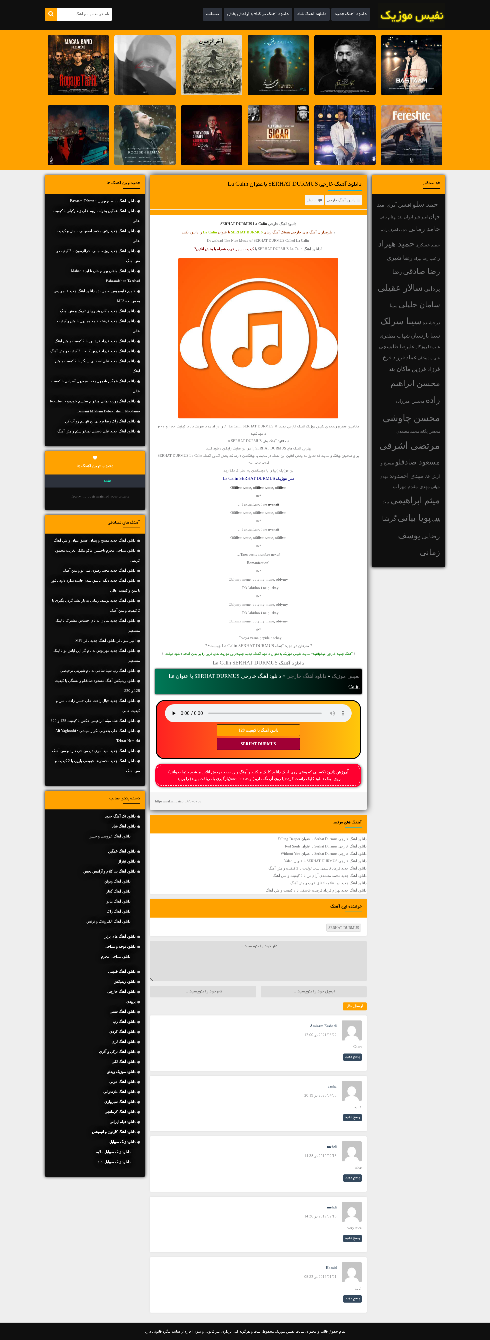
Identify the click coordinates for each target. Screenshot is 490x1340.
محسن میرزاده (410, 401)
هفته (107, 481)
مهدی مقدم (419, 486)
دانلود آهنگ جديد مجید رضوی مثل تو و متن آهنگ (99, 570)
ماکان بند (400, 369)
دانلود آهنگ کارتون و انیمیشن (114, 1132)
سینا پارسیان (425, 336)
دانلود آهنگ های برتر (120, 936)
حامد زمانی (424, 228)
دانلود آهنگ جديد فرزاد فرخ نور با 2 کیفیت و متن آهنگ (95, 341)
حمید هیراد (396, 243)
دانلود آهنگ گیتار (118, 891)
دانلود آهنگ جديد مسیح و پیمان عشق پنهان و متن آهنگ (95, 540)
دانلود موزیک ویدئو (121, 1072)
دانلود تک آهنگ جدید (120, 816)
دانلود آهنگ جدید (351, 14)
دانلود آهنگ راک (119, 911)
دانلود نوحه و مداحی (120, 946)
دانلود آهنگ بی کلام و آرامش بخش (258, 14)
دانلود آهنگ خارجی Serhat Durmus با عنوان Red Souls (326, 846)
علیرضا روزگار (428, 347)
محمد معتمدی (407, 431)
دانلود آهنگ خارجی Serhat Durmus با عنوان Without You (324, 853)
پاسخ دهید (352, 1057)
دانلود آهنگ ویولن (117, 881)
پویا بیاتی (414, 518)
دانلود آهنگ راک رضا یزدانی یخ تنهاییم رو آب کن (100, 421)
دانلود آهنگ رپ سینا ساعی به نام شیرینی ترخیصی (98, 670)
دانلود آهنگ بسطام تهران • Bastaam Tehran (103, 201)
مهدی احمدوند (406, 475)
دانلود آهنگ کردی (122, 1031)
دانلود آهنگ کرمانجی (120, 1112)
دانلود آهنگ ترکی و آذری (117, 1051)
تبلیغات (212, 14)
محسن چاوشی (411, 418)
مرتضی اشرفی (409, 445)
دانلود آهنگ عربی (122, 1082)
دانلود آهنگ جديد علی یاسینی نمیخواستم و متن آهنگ (96, 431)
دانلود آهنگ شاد (311, 14)
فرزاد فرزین (426, 369)
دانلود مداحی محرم (116, 956)
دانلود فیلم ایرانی (123, 1122)
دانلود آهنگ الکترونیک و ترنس (108, 921)
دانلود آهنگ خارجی (341, 200)
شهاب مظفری (395, 336)
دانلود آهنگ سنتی (123, 1011)
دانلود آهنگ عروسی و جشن (110, 836)
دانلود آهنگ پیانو (119, 901)
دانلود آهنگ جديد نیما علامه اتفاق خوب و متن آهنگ (328, 883)
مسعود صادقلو (417, 462)
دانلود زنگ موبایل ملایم (113, 1152)
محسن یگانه (430, 431)
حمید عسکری (427, 244)
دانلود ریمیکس (125, 981)
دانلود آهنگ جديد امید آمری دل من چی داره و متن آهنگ (94, 751)
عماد (411, 357)
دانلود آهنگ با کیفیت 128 (258, 730)
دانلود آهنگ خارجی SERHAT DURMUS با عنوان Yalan (325, 861)
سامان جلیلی (419, 305)
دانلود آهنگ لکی (124, 1062)
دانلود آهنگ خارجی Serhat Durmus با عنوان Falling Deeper (322, 839)
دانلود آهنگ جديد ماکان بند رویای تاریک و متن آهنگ (98, 311)
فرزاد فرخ (394, 357)
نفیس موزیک (346, 676)
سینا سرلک (401, 321)
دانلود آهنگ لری (124, 1041)
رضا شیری (400, 257)
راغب (434, 258)
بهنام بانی (388, 216)
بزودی (131, 1001)
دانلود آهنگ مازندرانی (119, 1092)
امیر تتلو (421, 217)
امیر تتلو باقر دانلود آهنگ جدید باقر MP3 (105, 640)
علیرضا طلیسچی (397, 346)
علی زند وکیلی (429, 358)
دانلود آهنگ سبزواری (120, 1102)
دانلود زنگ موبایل (122, 1142)
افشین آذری (399, 205)
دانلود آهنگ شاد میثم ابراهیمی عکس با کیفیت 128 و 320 (93, 721)
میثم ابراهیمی (415, 500)
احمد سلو (426, 204)
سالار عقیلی (400, 288)
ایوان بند (405, 217)
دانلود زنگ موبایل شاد (114, 1162)
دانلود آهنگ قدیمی (122, 971)
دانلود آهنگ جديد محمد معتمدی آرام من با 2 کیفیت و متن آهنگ (320, 876)
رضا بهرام (421, 258)
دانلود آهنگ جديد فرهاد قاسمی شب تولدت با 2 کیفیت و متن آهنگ (317, 868)
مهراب (400, 486)
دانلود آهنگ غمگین (122, 851)
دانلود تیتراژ (127, 861)
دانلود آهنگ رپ (124, 1021)
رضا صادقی (421, 271)
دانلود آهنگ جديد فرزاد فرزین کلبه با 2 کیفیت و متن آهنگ (93, 351)
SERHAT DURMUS (258, 744)
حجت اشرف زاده (394, 230)
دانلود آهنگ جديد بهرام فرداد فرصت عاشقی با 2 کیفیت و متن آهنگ (316, 890)
